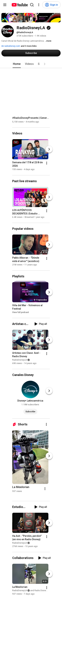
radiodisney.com (12, 46)
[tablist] (31, 64)
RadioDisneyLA (19, 360)
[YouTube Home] (19, 5)
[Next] (49, 149)
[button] (44, 64)
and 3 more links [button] (29, 46)
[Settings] (39, 5)
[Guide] (5, 5)
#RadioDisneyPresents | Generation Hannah (31, 117)
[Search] (32, 5)
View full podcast (20, 312)
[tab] (17, 64)
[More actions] (46, 163)
